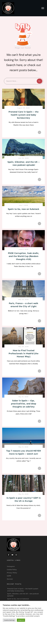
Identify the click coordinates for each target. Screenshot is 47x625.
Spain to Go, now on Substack (23, 209)
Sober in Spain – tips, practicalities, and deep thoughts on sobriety (23, 403)
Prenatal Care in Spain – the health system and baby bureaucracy (23, 114)
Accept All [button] (21, 620)
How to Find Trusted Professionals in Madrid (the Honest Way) (23, 353)
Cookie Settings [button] (9, 620)
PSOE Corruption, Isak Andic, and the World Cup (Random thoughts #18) (23, 256)
